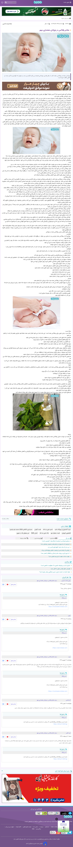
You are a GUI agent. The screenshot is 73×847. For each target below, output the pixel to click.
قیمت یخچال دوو (55, 533)
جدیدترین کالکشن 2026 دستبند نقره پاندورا (21, 529)
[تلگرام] (66, 834)
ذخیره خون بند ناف (48, 529)
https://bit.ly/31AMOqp (60, 724)
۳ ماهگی (50, 188)
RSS (33, 829)
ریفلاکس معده (67, 98)
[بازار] (41, 813)
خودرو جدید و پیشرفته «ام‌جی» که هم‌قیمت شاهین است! (55, 565)
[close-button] (56, 819)
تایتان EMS (34, 533)
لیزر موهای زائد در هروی (23, 533)
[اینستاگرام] (55, 834)
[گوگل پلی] (54, 813)
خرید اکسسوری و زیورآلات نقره (63, 529)
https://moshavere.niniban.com (58, 607)
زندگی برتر (38, 829)
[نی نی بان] (38, 2)
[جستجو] (5, 2)
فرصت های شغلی (27, 827)
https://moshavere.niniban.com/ (57, 691)
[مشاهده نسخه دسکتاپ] (2, 2)
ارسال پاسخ (13, 584)
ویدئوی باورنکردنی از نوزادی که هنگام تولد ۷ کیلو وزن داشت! (55, 541)
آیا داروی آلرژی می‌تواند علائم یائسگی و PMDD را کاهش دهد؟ (55, 553)
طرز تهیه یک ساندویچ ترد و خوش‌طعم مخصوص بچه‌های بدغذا (55, 544)
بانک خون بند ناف (44, 533)
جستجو (47, 827)
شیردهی (58, 477)
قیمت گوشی (38, 529)
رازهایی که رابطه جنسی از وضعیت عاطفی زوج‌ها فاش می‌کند (55, 550)
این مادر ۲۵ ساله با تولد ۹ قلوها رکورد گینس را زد (58, 547)
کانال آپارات (18, 827)
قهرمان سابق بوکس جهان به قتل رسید (60, 569)
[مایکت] (66, 813)
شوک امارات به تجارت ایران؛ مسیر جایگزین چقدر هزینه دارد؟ (54, 572)
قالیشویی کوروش (66, 533)
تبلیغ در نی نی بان (10, 827)
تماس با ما (35, 827)
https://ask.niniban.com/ (59, 648)
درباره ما (41, 827)
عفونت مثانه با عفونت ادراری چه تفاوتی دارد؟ (59, 556)
